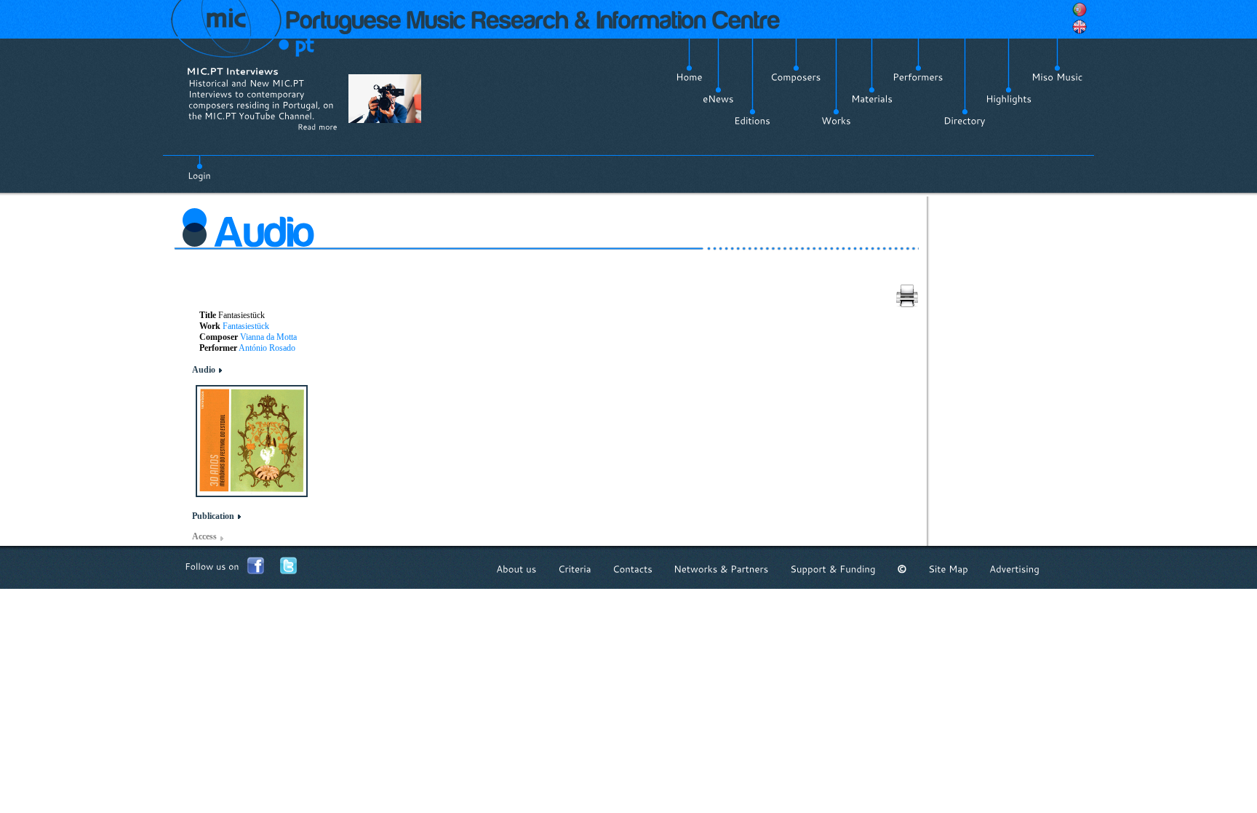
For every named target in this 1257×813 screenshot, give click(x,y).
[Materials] (872, 99)
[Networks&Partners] (721, 568)
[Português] (1079, 9)
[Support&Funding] (833, 568)
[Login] (199, 167)
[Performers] (918, 77)
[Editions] (752, 121)
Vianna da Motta (268, 337)
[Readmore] (318, 126)
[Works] (836, 121)
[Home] (689, 77)
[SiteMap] (948, 568)
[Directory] (964, 121)
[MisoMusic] (1057, 77)
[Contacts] (632, 568)
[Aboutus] (516, 568)
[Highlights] (1008, 99)
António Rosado (267, 348)
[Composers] (795, 77)
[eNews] (718, 99)
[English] (1079, 27)
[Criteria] (574, 568)
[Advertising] (1014, 568)
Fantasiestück (246, 326)
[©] (902, 568)
